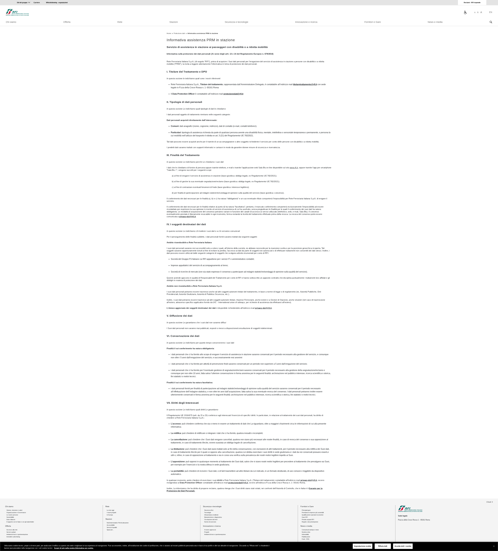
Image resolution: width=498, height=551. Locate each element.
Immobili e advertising (13, 537)
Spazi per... (110, 530)
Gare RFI (305, 517)
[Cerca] (491, 22)
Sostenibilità (10, 517)
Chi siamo (11, 22)
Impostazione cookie (362, 546)
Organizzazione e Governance (16, 512)
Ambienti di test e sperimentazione (17, 534)
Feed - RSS (305, 539)
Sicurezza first (208, 510)
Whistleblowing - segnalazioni (57, 2)
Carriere (37, 2)
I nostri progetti (111, 512)
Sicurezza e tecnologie (236, 22)
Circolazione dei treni (210, 519)
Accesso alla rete (11, 530)
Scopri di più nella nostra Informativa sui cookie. (74, 548)
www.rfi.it (294, 167)
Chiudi (488, 502)
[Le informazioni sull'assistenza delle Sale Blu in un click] (465, 12)
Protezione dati (179, 33)
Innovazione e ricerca (306, 22)
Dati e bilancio (10, 519)
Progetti (206, 532)
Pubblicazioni (306, 537)
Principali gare (306, 510)
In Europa (110, 515)
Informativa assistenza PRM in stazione (203, 33)
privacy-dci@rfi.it (187, 216)
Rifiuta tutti (382, 546)
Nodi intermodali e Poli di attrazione (118, 523)
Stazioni (173, 22)
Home (169, 33)
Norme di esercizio (210, 522)
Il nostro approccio (210, 530)
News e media (435, 22)
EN (490, 12)
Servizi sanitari (11, 532)
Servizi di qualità (112, 527)
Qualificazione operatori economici (312, 515)
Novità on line (306, 532)
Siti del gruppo (22, 2)
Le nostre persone (12, 515)
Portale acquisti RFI (308, 519)
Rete (119, 22)
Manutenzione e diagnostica (213, 517)
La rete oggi (110, 510)
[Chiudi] (494, 546)
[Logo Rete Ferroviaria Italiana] (17, 12)
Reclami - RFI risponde (472, 2)
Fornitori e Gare (372, 22)
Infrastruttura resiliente (211, 515)
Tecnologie (207, 512)
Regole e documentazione (310, 522)
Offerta (66, 22)
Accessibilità (111, 525)
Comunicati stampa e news (310, 530)
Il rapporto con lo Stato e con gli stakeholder (20, 522)
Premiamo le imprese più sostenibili (313, 512)
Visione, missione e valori (14, 510)
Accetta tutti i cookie (403, 546)
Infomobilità (305, 534)
